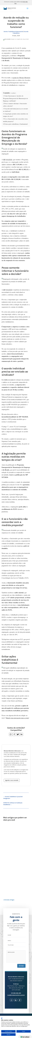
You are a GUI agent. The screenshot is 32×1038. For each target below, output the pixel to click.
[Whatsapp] (10, 734)
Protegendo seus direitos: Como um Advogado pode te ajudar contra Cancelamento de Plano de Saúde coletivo (16, 888)
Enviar (21, 966)
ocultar (13, 93)
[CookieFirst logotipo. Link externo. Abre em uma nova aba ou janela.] (1, 1018)
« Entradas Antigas (8, 900)
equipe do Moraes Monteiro (21, 78)
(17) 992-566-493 (16, 993)
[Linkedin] (21, 734)
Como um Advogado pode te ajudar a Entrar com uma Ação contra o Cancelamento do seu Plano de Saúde (15, 837)
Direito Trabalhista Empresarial (13, 31)
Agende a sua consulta (11, 780)
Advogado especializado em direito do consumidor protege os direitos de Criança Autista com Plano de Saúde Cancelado (15, 863)
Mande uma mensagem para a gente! (17, 718)
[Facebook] (14, 734)
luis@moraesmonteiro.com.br (16, 995)
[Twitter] (17, 734)
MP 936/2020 (7, 160)
